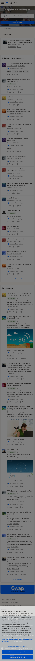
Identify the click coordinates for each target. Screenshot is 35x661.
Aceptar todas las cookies (17, 657)
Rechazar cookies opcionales (17, 652)
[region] (17, 633)
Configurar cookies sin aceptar (17, 646)
